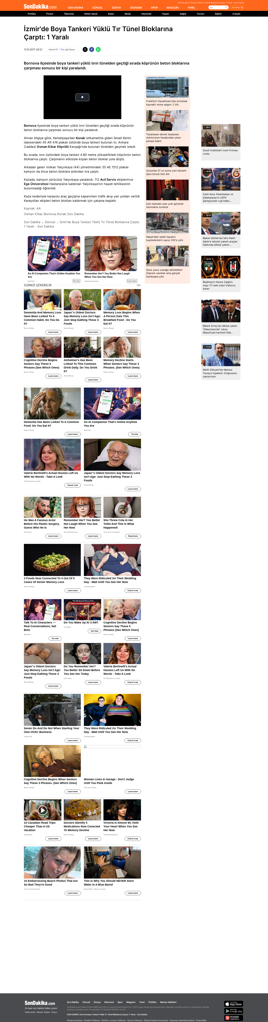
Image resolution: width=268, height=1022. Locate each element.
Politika (32, 13)
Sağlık (183, 13)
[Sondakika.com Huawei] (233, 1018)
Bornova (30, 125)
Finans (49, 13)
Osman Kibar (46, 147)
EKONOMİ (136, 7)
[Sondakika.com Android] (233, 1011)
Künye (54, 1012)
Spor (120, 1002)
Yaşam (165, 13)
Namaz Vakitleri (168, 1002)
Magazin (131, 1002)
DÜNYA (116, 7)
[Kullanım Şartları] (74, 1020)
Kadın (111, 13)
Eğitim (218, 13)
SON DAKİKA (75, 7)
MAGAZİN (173, 7)
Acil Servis (108, 179)
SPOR (154, 7)
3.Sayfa (236, 13)
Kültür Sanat (90, 13)
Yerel (142, 1002)
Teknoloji (69, 13)
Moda (128, 13)
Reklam (40, 1012)
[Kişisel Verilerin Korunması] (156, 1020)
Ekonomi (109, 1002)
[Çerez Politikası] (134, 1020)
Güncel (86, 1002)
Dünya (97, 1002)
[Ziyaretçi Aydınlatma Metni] (182, 1020)
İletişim (47, 1012)
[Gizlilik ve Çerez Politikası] (113, 1020)
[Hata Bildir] (201, 1020)
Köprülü (63, 147)
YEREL (191, 7)
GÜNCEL (97, 7)
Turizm (200, 13)
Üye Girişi (236, 7)
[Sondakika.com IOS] (233, 1004)
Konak (80, 138)
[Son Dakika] (40, 6)
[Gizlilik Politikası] (92, 1020)
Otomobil (146, 13)
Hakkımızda (30, 1012)
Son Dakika (73, 1002)
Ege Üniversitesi (36, 184)
